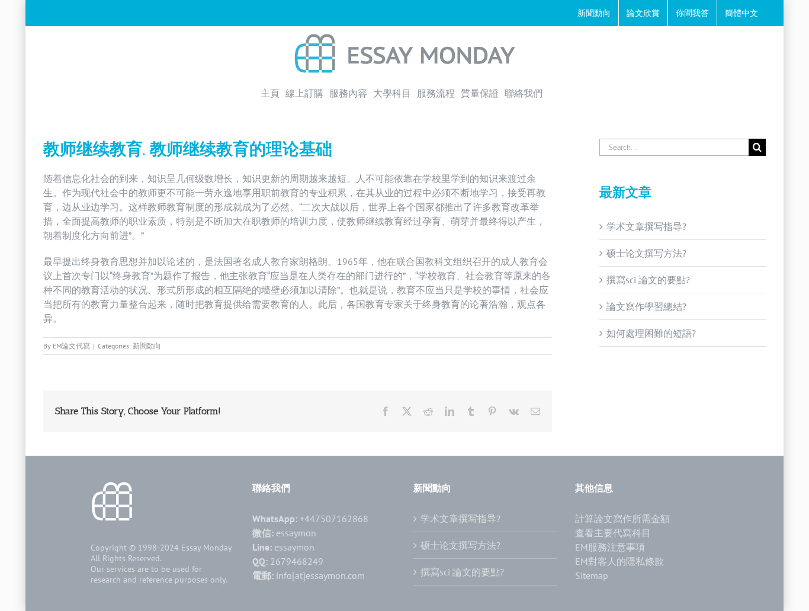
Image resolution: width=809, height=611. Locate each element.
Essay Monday (206, 547)
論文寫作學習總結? (646, 306)
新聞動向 (147, 345)
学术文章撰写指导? (646, 226)
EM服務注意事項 (610, 547)
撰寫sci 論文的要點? (648, 280)
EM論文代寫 (71, 345)
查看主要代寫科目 (613, 533)
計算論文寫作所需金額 (622, 518)
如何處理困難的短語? (651, 333)
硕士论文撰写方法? (646, 253)
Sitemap (591, 575)
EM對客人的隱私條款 (619, 561)
